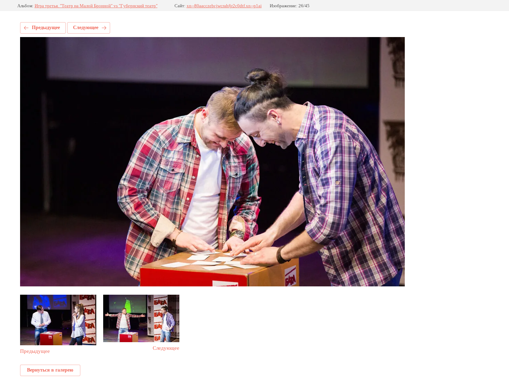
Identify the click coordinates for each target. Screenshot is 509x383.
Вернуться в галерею (50, 370)
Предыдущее (46, 27)
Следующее (85, 27)
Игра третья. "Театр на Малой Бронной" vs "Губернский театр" (96, 5)
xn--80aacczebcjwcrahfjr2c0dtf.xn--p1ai (224, 5)
